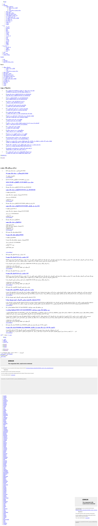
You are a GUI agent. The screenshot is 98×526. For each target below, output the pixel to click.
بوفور (7, 37)
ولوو (7, 29)
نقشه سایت (3, 354)
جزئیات (7, 177)
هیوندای (7, 31)
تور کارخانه (8, 47)
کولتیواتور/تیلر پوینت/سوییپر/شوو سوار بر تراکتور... (17, 124)
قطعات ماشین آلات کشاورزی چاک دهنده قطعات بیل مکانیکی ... (20, 142)
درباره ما (5, 45)
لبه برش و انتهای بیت (10, 16)
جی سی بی (8, 35)
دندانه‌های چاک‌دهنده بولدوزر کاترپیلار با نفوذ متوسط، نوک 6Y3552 (23, 300)
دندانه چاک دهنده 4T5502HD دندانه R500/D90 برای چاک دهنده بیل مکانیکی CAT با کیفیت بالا (30, 327)
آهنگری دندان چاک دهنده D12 (13, 222)
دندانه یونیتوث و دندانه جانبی (15, 10)
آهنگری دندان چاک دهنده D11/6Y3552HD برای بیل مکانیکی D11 (23, 206)
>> (8, 335)
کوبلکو (7, 42)
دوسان (7, 33)
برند (4, 25)
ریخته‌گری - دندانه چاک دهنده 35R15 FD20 (17, 173)
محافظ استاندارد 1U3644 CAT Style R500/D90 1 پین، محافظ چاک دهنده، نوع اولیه (28, 310)
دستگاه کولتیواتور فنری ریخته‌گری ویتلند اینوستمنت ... (17, 138)
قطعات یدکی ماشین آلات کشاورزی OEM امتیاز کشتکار (18, 153)
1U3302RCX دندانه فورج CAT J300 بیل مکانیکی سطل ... (18, 92)
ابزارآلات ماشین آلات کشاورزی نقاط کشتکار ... (16, 149)
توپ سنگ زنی (9, 19)
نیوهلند (7, 43)
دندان (10, 9)
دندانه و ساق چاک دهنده (11, 14)
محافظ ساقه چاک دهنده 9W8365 (14, 235)
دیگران (7, 23)
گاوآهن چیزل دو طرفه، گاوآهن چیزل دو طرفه (16, 135)
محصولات (5, 5)
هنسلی (7, 39)
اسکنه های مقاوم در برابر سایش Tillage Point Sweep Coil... (19, 145)
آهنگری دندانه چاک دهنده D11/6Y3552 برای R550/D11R (18, 95)
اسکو (7, 30)
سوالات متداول (6, 54)
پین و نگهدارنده (9, 20)
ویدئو (7, 50)
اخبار (4, 52)
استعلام (10, 177)
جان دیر (7, 40)
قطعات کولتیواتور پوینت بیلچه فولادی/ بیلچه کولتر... (17, 117)
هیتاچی (7, 34)
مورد (7, 38)
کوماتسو (8, 28)
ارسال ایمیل (3, 356)
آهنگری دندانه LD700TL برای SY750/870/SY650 (16, 99)
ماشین (7, 24)
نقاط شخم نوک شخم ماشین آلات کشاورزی (15, 106)
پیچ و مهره (8, 21)
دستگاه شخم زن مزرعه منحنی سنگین (14, 131)
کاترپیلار (7, 26)
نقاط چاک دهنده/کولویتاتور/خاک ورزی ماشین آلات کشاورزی (19, 113)
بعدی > (10, 335)
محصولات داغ (10, 354)
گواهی (7, 48)
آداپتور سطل (8, 11)
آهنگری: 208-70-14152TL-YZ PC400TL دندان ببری (19, 182)
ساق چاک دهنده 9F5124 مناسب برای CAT (17, 257)
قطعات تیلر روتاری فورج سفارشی (13, 120)
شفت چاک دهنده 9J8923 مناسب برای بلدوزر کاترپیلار (20, 289)
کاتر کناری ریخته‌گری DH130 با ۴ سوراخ (14, 102)
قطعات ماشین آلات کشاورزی (12, 18)
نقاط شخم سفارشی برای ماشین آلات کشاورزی (16, 110)
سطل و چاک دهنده (10, 12)
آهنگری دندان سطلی (13, 7)
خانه (4, 4)
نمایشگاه (8, 49)
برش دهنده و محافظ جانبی (12, 15)
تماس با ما (5, 53)
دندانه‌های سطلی (9, 6)
